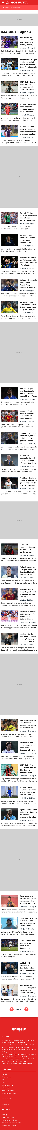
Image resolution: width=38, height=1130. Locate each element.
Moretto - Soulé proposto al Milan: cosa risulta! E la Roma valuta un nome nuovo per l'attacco (27, 417)
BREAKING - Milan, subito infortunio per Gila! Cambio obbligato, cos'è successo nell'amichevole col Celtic (28, 772)
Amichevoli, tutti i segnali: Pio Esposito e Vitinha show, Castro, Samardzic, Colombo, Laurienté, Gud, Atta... (28, 991)
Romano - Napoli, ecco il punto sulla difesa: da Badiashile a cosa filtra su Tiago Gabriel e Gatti (28, 393)
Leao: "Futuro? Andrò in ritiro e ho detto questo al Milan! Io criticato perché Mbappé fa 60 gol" (28, 923)
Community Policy (8, 1117)
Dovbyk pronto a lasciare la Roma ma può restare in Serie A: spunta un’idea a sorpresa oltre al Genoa (28, 902)
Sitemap (4, 1115)
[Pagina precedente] (12, 1009)
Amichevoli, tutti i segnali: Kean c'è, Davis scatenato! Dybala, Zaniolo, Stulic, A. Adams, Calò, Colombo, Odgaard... (27, 44)
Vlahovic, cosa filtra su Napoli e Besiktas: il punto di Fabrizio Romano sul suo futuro (28, 572)
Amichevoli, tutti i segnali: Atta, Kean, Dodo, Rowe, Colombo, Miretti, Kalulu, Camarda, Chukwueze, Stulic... (28, 749)
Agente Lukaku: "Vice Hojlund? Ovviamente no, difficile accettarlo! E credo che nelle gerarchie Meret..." (28, 816)
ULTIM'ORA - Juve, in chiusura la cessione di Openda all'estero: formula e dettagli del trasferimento (28, 792)
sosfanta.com (10, 1045)
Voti (3, 1080)
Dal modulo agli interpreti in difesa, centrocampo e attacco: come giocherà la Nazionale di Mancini (28, 241)
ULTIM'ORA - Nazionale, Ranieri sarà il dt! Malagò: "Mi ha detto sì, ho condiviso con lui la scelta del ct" (27, 461)
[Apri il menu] (3, 2)
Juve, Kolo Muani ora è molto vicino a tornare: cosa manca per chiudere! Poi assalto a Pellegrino (28, 725)
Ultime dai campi (7, 1085)
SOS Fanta (5, 8)
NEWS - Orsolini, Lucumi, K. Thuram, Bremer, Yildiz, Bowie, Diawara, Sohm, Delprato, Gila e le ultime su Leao (28, 551)
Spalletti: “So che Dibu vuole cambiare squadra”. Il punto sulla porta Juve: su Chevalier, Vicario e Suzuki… (28, 640)
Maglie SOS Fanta (8, 1090)
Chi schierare (6, 1077)
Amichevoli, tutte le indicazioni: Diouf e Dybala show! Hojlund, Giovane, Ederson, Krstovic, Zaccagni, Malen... (28, 618)
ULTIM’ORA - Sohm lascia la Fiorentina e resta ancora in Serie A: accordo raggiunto (28, 130)
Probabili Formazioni (9, 1093)
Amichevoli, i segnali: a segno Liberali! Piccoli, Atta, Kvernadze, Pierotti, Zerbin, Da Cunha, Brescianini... (28, 286)
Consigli (4, 1074)
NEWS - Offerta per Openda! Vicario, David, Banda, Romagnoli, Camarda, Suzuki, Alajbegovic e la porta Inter (27, 948)
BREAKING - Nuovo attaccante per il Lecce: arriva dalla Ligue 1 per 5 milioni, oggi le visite (28, 87)
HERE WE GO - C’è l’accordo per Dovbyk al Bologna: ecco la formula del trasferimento (28, 594)
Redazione (5, 1104)
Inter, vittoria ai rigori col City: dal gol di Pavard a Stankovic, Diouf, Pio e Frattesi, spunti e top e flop (28, 65)
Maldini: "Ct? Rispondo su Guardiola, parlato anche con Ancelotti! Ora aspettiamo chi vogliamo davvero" (28, 969)
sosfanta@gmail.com (18, 1061)
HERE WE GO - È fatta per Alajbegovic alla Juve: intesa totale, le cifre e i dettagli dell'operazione (28, 262)
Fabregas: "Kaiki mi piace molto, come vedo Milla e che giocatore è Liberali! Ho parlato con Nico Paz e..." (28, 439)
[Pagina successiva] (26, 1009)
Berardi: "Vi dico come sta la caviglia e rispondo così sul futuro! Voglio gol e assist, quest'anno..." (28, 218)
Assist (4, 1082)
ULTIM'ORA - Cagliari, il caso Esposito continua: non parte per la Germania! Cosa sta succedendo (28, 109)
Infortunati (5, 1088)
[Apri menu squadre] (7, 2)
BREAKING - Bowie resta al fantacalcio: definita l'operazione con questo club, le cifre (28, 307)
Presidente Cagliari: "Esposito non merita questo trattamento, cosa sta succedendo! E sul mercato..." (28, 483)
